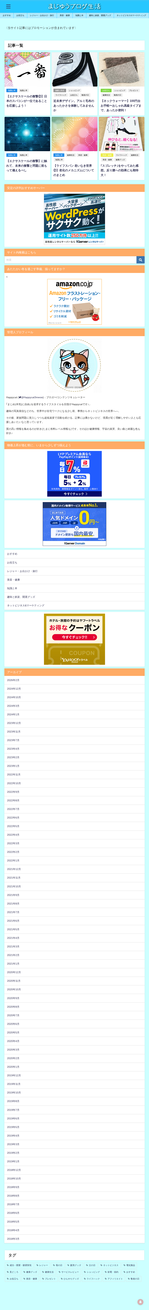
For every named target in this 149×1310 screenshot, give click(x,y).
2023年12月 (14, 723)
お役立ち (74, 95)
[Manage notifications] (140, 1302)
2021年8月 (13, 903)
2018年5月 (13, 1221)
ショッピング (74, 90)
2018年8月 (13, 1195)
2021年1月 (13, 963)
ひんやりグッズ (71, 1279)
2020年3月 (13, 1049)
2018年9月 (13, 1187)
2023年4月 (13, 748)
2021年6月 (13, 920)
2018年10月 (14, 1178)
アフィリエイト (115, 1279)
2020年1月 (13, 1067)
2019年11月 (14, 1084)
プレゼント (133, 90)
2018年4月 (13, 1230)
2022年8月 (13, 800)
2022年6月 (13, 817)
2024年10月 (14, 697)
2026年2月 (13, 680)
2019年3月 (13, 1144)
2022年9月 (13, 792)
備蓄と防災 (59, 90)
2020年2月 (13, 1058)
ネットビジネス (110, 1265)
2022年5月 (13, 826)
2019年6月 (13, 1118)
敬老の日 (85, 95)
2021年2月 (13, 955)
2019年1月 (13, 1161)
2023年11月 (14, 731)
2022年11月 (14, 774)
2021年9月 (13, 895)
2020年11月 (14, 981)
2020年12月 (14, 972)
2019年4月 (13, 1135)
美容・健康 (65, 15)
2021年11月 (14, 877)
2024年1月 (13, 714)
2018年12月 (14, 1170)
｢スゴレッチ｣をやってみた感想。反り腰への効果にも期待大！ (119, 170)
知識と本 (79, 15)
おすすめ (7, 15)
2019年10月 (14, 1092)
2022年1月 (13, 860)
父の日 (92, 1265)
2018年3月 (13, 1239)
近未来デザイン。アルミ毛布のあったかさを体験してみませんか (73, 105)
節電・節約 (113, 1272)
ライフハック (60, 95)
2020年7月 (13, 1015)
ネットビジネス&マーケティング (131, 15)
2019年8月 (13, 1101)
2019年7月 (13, 1110)
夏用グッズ (75, 1265)
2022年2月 (13, 852)
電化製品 (130, 1265)
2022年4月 (13, 834)
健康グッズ (120, 159)
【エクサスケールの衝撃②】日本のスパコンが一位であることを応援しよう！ (26, 101)
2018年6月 (13, 1213)
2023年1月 (13, 766)
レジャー (43, 1265)
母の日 (59, 1265)
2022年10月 (14, 783)
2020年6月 (13, 1024)
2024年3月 (13, 706)
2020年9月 (13, 998)
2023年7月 (13, 740)
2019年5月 (13, 1127)
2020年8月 (13, 1006)
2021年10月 (14, 886)
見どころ (14, 1272)
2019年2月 (13, 1153)
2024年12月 (14, 688)
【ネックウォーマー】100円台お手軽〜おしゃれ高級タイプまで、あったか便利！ (121, 105)
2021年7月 (13, 912)
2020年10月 (14, 989)
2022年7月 (13, 809)
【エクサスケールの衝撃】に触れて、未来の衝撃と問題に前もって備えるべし (26, 165)
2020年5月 (13, 1032)
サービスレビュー (70, 1272)
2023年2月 (13, 757)
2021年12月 (14, 869)
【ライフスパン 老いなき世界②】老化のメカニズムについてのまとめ (73, 170)
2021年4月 (13, 938)
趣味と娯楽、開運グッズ (100, 15)
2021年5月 (13, 929)
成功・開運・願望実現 (20, 1265)
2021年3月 (13, 946)
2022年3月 (13, 843)
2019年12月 (14, 1075)
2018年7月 (13, 1204)
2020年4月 (13, 1041)
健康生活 (106, 95)
